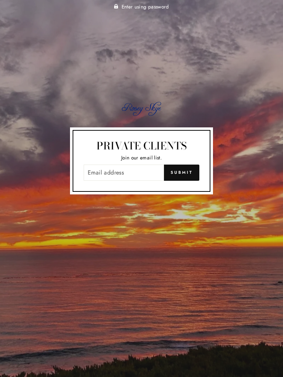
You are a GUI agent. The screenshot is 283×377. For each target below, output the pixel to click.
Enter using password (145, 6)
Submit (182, 172)
